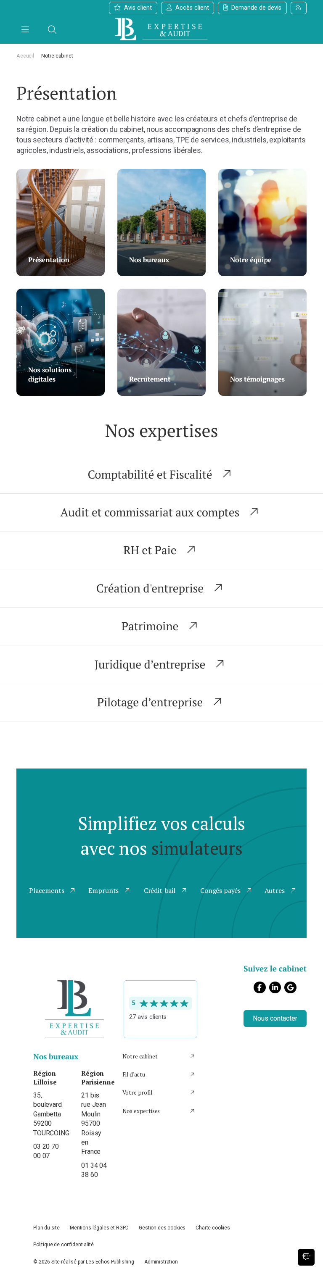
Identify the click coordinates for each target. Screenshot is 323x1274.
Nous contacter (275, 1018)
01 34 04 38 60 (94, 1124)
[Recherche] (52, 30)
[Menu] (25, 30)
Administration (161, 1262)
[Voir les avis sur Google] (160, 1009)
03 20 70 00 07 (46, 1114)
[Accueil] (161, 29)
